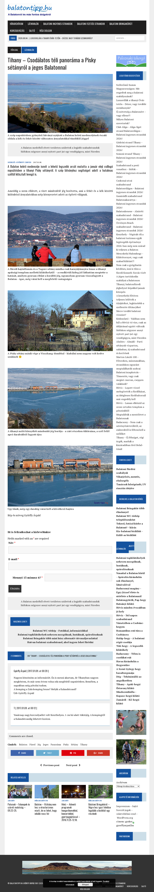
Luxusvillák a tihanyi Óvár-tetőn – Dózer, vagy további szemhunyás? (131, 104)
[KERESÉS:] (130, 38)
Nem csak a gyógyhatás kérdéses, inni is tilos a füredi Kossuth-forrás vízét (131, 268)
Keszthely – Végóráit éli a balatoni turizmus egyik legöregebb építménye (129, 238)
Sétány (74, 744)
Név (11, 543)
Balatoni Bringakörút (120, 24)
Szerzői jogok (123, 810)
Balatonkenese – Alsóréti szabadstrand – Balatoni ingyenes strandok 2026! (129, 215)
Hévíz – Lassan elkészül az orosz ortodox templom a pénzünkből (130, 406)
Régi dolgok (46, 30)
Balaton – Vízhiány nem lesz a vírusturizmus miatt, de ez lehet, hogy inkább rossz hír (46, 809)
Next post (71, 765)
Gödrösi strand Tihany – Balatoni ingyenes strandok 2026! (131, 146)
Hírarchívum (16, 24)
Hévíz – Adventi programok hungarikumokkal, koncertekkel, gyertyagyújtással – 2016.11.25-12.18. (71, 812)
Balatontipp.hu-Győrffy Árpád (22, 883)
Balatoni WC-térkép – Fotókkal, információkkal (60, 630)
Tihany (83, 744)
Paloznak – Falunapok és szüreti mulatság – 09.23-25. (19, 807)
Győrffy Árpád (23, 162)
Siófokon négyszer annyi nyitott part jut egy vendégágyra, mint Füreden (60, 151)
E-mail (13, 559)
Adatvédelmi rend (126, 813)
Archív (11, 800)
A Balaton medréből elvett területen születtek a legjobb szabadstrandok (60, 147)
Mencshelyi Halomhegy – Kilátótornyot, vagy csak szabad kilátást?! (129, 257)
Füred (32, 744)
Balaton (23, 744)
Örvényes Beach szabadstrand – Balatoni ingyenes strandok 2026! (129, 226)
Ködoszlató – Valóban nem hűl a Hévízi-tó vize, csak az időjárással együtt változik (131, 322)
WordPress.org (125, 817)
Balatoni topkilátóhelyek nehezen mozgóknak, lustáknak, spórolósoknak (60, 634)
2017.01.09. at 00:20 (38, 671)
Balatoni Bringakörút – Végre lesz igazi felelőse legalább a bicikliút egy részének (99, 809)
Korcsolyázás (17, 30)
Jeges (45, 744)
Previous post (51, 765)
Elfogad (85, 884)
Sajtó (32, 30)
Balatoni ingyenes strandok (57, 24)
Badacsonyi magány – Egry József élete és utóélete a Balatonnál (129, 592)
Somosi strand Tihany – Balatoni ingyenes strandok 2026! (131, 157)
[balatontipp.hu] (30, 10)
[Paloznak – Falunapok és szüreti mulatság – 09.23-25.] (20, 796)
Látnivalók (33, 24)
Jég (39, 744)
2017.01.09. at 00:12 (26, 708)
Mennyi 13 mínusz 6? (28, 577)
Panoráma (56, 744)
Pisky (66, 744)
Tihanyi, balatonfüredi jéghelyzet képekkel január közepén (130, 288)
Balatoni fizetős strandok (91, 24)
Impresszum (123, 806)
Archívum (121, 782)
